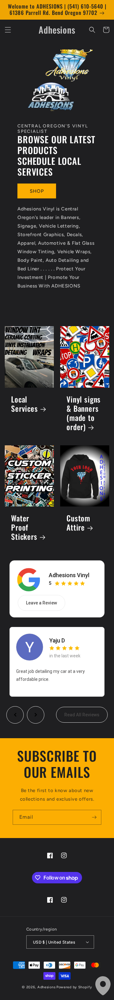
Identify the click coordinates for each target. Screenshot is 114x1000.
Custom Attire (78, 523)
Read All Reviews (81, 714)
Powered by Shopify (74, 987)
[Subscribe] (94, 817)
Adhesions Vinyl (69, 575)
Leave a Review (41, 602)
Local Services (24, 404)
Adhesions (46, 987)
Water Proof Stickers (24, 527)
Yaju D (57, 640)
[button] (8, 30)
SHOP (37, 191)
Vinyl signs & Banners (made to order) (83, 413)
